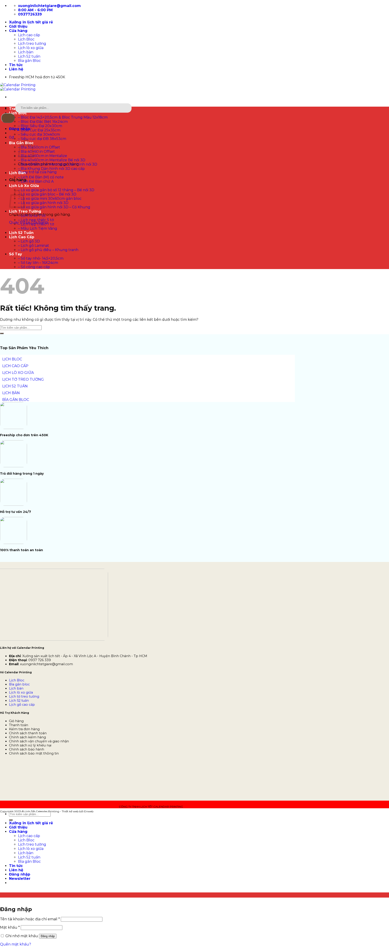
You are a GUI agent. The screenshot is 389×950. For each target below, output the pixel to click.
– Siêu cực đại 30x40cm (39, 134)
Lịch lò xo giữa (30, 48)
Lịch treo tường (32, 43)
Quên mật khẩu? (15, 944)
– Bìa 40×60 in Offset (36, 151)
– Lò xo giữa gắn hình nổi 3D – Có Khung (54, 207)
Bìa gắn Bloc (29, 60)
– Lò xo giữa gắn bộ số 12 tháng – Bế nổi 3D (56, 190)
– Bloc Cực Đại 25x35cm (39, 130)
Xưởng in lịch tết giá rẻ (31, 22)
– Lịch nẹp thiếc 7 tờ (36, 224)
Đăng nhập (48, 936)
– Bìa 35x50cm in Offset (39, 147)
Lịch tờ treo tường (24, 696)
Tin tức (16, 65)
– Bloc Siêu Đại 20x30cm (40, 126)
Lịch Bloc (26, 39)
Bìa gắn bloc (19, 684)
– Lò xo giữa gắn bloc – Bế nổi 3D (47, 194)
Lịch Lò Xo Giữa (24, 186)
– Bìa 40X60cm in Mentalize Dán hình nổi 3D (57, 164)
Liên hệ (16, 69)
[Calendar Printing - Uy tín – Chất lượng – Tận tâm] (18, 87)
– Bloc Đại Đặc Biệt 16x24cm (43, 121)
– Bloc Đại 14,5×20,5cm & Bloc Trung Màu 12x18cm (63, 117)
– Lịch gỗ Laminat (33, 245)
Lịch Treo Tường (25, 211)
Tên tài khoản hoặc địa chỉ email (30, 919)
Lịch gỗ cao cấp (22, 705)
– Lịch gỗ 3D (29, 241)
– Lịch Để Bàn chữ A (36, 181)
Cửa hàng (18, 31)
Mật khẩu (10, 927)
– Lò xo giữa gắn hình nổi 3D (43, 203)
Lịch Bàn (17, 173)
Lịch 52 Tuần (21, 233)
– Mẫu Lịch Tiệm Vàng (37, 228)
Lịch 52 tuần (29, 56)
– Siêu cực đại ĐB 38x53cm (42, 139)
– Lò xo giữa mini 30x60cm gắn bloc (49, 198)
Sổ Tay (15, 254)
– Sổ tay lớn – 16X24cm (38, 263)
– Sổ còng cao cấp (34, 267)
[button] (11, 137)
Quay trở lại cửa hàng (37, 172)
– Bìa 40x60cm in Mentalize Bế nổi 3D (51, 160)
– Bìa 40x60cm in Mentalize (42, 156)
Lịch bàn (25, 52)
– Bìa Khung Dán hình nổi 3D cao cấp (51, 168)
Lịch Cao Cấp (21, 237)
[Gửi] (8, 118)
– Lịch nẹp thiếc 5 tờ (36, 220)
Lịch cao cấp (29, 35)
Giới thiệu (18, 26)
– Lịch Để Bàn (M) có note (41, 177)
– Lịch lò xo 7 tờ (31, 215)
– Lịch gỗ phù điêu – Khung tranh (48, 250)
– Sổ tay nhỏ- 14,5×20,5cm (40, 258)
